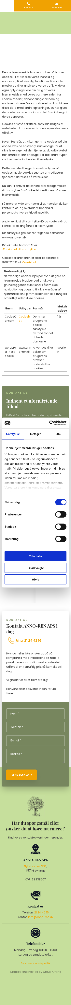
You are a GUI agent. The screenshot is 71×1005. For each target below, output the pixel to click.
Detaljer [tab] (35, 434)
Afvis (35, 579)
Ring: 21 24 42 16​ (28, 640)
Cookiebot (29, 262)
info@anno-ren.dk (40, 917)
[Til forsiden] (35, 23)
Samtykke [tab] (13, 434)
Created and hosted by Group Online (35, 972)
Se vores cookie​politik (35, 963)
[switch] (60, 514)
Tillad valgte (35, 567)
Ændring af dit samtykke (19, 249)
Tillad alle (35, 556)
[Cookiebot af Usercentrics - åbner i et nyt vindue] (50, 422)
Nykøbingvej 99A (35, 866)
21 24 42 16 (41, 912)
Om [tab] (58, 434)
